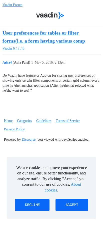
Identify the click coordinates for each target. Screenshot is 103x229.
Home (8, 121)
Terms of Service (68, 121)
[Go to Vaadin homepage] (50, 15)
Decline (32, 205)
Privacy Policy (14, 129)
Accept (72, 205)
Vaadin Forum (12, 5)
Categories (24, 121)
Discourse (29, 139)
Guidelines (43, 121)
